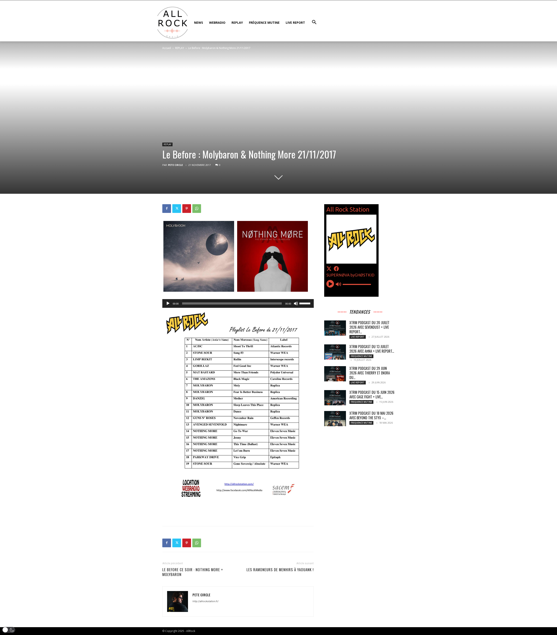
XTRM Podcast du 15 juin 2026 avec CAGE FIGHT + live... (371, 394)
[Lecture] (168, 303)
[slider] (305, 303)
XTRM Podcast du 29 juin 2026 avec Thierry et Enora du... (369, 373)
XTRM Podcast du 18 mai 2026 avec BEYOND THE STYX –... (371, 415)
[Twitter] (176, 208)
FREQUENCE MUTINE (361, 356)
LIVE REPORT (357, 336)
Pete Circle (175, 165)
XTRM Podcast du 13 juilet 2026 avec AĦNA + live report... (371, 349)
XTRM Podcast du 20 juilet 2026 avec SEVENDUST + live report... (369, 327)
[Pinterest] (186, 208)
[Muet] (296, 303)
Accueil (166, 48)
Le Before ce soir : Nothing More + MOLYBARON (192, 572)
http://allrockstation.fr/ (205, 601)
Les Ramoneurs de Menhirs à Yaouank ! (280, 569)
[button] (8, 630)
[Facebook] (166, 208)
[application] (238, 303)
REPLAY (179, 48)
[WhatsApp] (196, 208)
